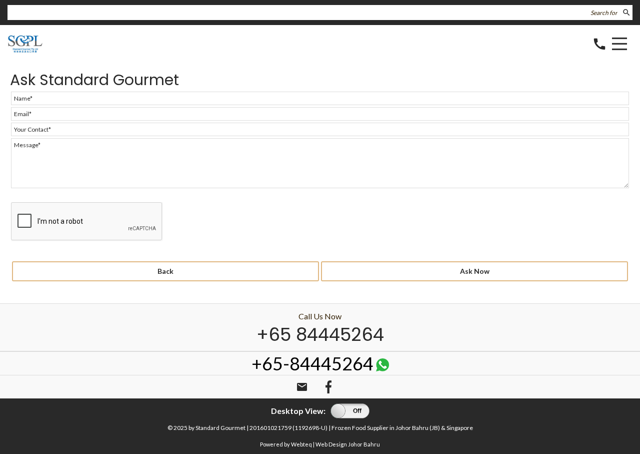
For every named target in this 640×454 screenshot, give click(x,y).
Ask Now (475, 271)
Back (166, 271)
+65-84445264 (313, 363)
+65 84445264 (320, 334)
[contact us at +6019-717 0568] (382, 367)
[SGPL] (25, 51)
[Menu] (619, 45)
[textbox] (314, 12)
